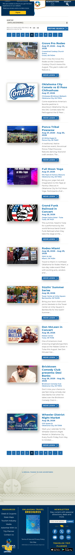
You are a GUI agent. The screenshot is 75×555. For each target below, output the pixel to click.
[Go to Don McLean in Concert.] (22, 334)
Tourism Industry (8, 521)
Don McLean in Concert (52, 329)
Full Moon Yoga (52, 169)
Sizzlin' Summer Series (53, 289)
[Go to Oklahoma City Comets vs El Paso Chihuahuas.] (22, 92)
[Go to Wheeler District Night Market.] (22, 422)
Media (9, 524)
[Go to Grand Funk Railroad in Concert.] (22, 213)
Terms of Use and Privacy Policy (33, 539)
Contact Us (9, 535)
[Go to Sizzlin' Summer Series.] (22, 294)
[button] (67, 3)
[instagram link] (61, 537)
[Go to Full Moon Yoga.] (22, 176)
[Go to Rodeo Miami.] (22, 256)
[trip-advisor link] (68, 537)
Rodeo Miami (51, 248)
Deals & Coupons (8, 514)
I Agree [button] (17, 12)
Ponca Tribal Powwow (50, 128)
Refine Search (56, 29)
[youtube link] (54, 537)
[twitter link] (61, 531)
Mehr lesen (49, 75)
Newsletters (52, 2)
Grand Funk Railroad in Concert (50, 208)
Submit (70, 521)
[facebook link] (54, 531)
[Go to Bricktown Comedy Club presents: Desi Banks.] (22, 374)
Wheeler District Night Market (53, 416)
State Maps (9, 517)
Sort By (10, 20)
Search (67, 2)
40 (38, 28)
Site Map (33, 542)
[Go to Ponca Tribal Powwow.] (22, 134)
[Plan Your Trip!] (7, 548)
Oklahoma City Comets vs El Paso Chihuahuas (54, 87)
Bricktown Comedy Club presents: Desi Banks (51, 371)
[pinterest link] (68, 531)
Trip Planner (8, 531)
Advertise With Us (9, 528)
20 (34, 28)
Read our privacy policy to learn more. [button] (16, 8)
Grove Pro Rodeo (53, 43)
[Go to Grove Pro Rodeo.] (22, 51)
